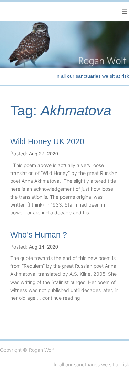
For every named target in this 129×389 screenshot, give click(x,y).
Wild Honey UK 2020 (47, 141)
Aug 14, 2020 (43, 247)
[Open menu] (125, 11)
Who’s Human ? (38, 234)
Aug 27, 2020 (43, 153)
